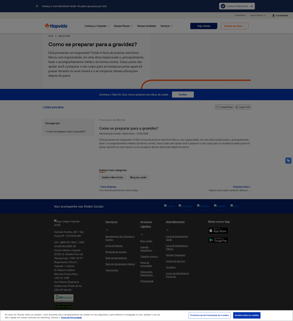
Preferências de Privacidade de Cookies (209, 315)
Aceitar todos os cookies (247, 315)
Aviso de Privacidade (71, 317)
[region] (146, 315)
